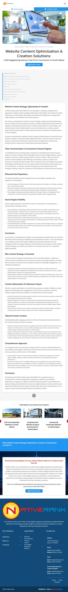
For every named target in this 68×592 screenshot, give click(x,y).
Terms (60, 580)
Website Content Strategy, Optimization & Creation (16, 76)
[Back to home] (8, 3)
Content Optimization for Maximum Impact (14, 91)
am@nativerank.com (57, 571)
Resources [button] (27, 546)
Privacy (54, 580)
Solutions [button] (5, 537)
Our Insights (27, 544)
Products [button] (5, 545)
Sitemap (26, 548)
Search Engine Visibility (10, 84)
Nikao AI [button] (5, 541)
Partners (26, 540)
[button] (65, 4)
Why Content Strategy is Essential (12, 89)
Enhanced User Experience (10, 81)
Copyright (57, 582)
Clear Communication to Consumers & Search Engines (17, 79)
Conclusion (7, 86)
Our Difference (28, 538)
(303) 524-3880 (55, 550)
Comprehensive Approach (10, 96)
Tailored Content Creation (10, 94)
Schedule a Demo (52, 9)
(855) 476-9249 (57, 552)
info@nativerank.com (57, 560)
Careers (26, 542)
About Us (27, 536)
